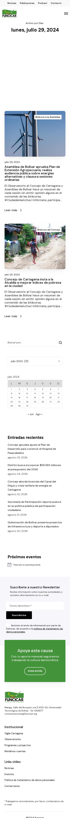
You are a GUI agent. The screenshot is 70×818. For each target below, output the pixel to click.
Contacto (56, 3)
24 (27, 402)
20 (50, 397)
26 (43, 402)
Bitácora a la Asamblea (47, 116)
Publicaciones (27, 3)
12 (43, 393)
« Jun (31, 414)
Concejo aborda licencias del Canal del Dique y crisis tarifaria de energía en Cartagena (32, 485)
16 (19, 397)
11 (35, 393)
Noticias (11, 3)
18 (35, 397)
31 (27, 406)
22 (11, 402)
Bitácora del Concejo (48, 229)
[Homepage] (14, 697)
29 (11, 406)
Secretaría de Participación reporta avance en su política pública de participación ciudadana (34, 506)
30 (19, 406)
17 (27, 397)
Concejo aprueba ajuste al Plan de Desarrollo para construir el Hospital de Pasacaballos (32, 449)
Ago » (39, 414)
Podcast (42, 3)
